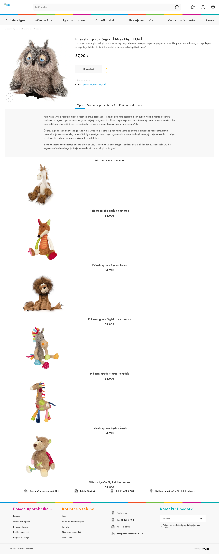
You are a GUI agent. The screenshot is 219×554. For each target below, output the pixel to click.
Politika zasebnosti (21, 532)
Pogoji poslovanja (20, 526)
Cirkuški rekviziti (106, 20)
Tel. (125, 491)
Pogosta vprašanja (21, 537)
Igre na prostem (74, 20)
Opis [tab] (80, 105)
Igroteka (65, 526)
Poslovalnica (122, 513)
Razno (210, 20)
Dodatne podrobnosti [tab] (101, 105)
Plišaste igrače (39, 29)
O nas (64, 516)
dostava (130, 533)
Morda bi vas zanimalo (109, 160)
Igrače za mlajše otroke (179, 20)
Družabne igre (15, 20)
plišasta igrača (90, 84)
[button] (9, 97)
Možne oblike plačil (21, 521)
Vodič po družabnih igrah (73, 521)
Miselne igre (44, 20)
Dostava (16, 516)
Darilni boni (67, 537)
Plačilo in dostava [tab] (130, 105)
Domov (8, 29)
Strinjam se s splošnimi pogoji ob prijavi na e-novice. (182, 526)
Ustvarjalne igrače (141, 20)
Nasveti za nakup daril (71, 532)
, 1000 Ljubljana (175, 491)
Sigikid (102, 84)
